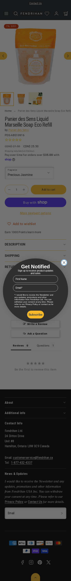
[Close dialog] (64, 262)
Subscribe (36, 314)
